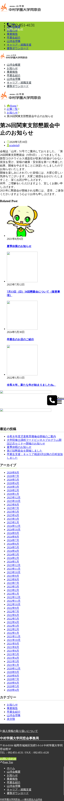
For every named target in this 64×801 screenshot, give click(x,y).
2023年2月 (13, 590)
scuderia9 (14, 145)
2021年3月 (13, 661)
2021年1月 (13, 665)
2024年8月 (13, 536)
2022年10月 (13, 604)
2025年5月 (13, 511)
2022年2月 (13, 629)
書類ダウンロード (18, 48)
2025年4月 (13, 515)
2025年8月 (13, 504)
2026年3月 (13, 486)
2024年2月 (13, 558)
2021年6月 (13, 650)
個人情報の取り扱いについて (20, 731)
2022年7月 (13, 611)
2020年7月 (13, 679)
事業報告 (12, 34)
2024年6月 (13, 543)
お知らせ (12, 30)
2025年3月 (13, 518)
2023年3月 (13, 586)
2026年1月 (13, 493)
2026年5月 (13, 479)
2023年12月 (13, 565)
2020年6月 (13, 682)
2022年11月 (13, 600)
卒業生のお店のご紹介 (20, 339)
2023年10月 (13, 572)
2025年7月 (13, 508)
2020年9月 (13, 672)
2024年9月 (13, 533)
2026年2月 (13, 490)
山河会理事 (13, 41)
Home (13, 105)
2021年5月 (13, 654)
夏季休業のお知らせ (19, 246)
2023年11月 (13, 568)
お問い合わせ (8, 758)
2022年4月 (13, 622)
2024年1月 (13, 561)
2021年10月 (13, 640)
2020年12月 (13, 668)
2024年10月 (13, 529)
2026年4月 (13, 483)
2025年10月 (13, 501)
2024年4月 (13, 550)
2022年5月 (13, 618)
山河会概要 (13, 26)
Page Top (8, 762)
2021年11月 (13, 636)
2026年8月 (13, 472)
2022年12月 (13, 597)
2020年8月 (13, 675)
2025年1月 (13, 522)
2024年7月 (13, 540)
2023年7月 (13, 583)
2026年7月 (13, 476)
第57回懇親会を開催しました (24, 450)
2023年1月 (13, 593)
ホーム (11, 23)
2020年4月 (13, 689)
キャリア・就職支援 (19, 44)
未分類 (11, 719)
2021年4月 (13, 657)
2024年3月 (13, 554)
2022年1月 (13, 632)
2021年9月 (13, 643)
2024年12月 (13, 526)
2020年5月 (13, 686)
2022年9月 (13, 608)
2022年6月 (13, 615)
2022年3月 (13, 625)
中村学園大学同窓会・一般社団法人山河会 (21, 799)
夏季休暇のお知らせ (19, 447)
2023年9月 (13, 575)
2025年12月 (13, 497)
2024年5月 (13, 547)
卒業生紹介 (13, 37)
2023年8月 (13, 579)
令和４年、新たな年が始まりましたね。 (31, 384)
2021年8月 (13, 647)
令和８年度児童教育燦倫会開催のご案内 (31, 436)
